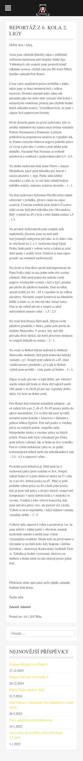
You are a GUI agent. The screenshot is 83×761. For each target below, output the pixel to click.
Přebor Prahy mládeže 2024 (27, 690)
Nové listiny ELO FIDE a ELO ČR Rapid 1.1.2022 (36, 735)
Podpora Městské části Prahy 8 (28, 664)
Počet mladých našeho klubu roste (30, 720)
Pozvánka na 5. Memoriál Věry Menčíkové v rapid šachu (41, 704)
